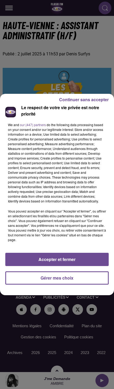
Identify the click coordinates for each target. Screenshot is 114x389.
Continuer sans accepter (84, 99)
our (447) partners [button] (33, 124)
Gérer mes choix (57, 278)
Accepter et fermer (57, 259)
